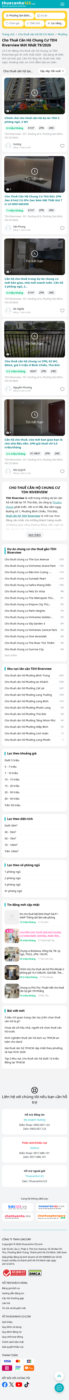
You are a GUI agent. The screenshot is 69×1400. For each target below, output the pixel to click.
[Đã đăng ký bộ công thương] (14, 1272)
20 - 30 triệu (12, 792)
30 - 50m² (10, 832)
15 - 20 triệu (12, 786)
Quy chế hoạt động (12, 1336)
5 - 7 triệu (11, 766)
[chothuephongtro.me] (51, 1217)
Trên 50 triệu (12, 805)
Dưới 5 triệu (12, 760)
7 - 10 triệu (11, 773)
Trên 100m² (12, 851)
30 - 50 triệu (12, 798)
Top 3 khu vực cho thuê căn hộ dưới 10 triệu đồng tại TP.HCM (32, 1060)
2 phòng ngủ (13, 878)
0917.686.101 (41, 1153)
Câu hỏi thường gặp (13, 1298)
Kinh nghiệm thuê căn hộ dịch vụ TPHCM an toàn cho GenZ (32, 1039)
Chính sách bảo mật (13, 1342)
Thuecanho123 (38, 1181)
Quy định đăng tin (12, 1331)
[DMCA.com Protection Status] (35, 1273)
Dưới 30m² (11, 825)
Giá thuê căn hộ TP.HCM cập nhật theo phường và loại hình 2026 (34, 1050)
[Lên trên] (59, 1376)
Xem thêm (34, 535)
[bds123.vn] (17, 1207)
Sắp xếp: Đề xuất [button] (50, 71)
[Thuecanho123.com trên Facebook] (5, 1384)
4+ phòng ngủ (13, 891)
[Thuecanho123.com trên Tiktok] (26, 1384)
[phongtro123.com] (51, 1207)
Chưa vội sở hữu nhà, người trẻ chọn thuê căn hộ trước (33, 1029)
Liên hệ (6, 1303)
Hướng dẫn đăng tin (13, 1293)
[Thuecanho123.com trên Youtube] (19, 1384)
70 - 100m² (11, 845)
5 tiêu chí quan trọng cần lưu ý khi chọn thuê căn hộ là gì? (32, 1019)
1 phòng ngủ (13, 871)
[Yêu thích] (62, 146)
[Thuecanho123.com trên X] (11, 1384)
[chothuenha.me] (17, 1217)
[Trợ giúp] (59, 1387)
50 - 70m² (10, 838)
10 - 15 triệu (12, 779)
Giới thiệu (7, 1322)
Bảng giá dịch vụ (11, 1288)
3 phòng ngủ (13, 884)
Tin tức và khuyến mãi (14, 1308)
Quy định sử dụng (12, 1327)
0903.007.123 (41, 1125)
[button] (62, 4)
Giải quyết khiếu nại (12, 1346)
